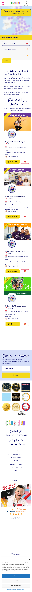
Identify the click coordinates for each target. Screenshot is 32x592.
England (10, 308)
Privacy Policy (20, 589)
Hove (9, 253)
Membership (16, 457)
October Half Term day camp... (16, 306)
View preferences (16, 585)
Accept (16, 576)
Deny (16, 581)
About (16, 451)
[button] (29, 559)
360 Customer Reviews (21, 511)
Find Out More (12, 162)
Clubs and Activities (16, 454)
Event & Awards (16, 467)
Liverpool (10, 198)
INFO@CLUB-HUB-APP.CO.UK (16, 435)
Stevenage (11, 144)
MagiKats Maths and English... (15, 142)
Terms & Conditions (11, 589)
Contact (16, 471)
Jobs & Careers (16, 464)
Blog (16, 461)
